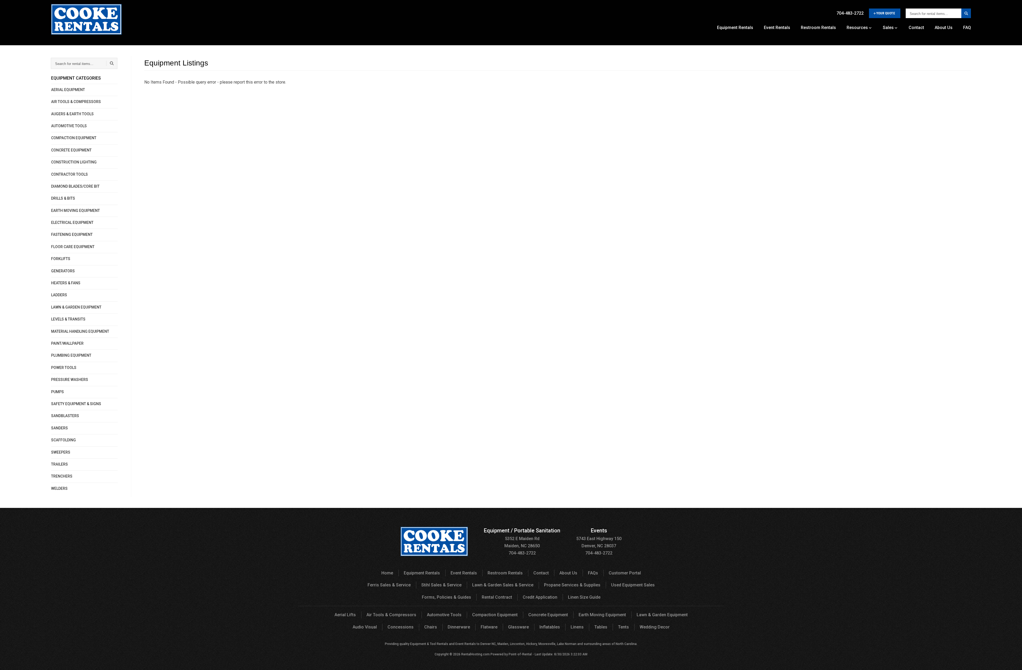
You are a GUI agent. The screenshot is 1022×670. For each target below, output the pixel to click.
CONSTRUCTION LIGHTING (74, 162)
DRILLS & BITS (63, 198)
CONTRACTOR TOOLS (69, 174)
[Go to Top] (1012, 660)
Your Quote (885, 13)
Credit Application (540, 597)
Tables (600, 627)
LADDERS (59, 295)
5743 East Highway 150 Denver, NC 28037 (598, 538)
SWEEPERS (60, 452)
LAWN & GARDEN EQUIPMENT (76, 307)
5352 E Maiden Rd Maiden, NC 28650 (522, 538)
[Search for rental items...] (966, 13)
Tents (623, 627)
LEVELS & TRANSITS (68, 319)
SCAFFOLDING (63, 440)
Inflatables (549, 627)
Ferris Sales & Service (389, 584)
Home (387, 573)
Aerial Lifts (345, 614)
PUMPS (57, 392)
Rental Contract (497, 597)
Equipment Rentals (735, 27)
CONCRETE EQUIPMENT (71, 150)
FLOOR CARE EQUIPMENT (72, 247)
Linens (577, 627)
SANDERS (59, 428)
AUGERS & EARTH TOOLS (72, 114)
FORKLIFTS (60, 259)
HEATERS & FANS (65, 283)
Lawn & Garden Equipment (662, 614)
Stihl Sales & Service (441, 584)
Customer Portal (625, 573)
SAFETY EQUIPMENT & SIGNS (76, 404)
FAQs (593, 573)
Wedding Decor (655, 627)
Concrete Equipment (548, 614)
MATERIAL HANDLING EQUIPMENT (80, 331)
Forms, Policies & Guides (446, 597)
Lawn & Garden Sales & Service (502, 584)
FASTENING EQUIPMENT (72, 234)
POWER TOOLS (63, 367)
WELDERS (59, 488)
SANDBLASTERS (65, 416)
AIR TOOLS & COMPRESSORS (76, 102)
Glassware (518, 627)
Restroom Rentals (818, 27)
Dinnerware (459, 627)
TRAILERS (59, 464)
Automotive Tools (444, 614)
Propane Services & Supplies (572, 584)
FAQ (967, 27)
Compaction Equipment (495, 614)
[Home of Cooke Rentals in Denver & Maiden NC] (86, 21)
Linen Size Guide (584, 597)
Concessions (401, 627)
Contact (916, 27)
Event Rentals (777, 27)
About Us (944, 27)
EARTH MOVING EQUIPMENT (75, 210)
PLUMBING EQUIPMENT (71, 355)
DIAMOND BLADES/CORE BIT (75, 186)
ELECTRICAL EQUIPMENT (72, 222)
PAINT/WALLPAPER (67, 343)
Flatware (489, 627)
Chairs (430, 627)
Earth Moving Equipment (602, 614)
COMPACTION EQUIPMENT (73, 138)
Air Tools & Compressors (391, 614)
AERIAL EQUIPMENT (68, 90)
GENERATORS (63, 271)
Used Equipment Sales (633, 584)
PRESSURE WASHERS (69, 379)
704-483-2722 (850, 13)
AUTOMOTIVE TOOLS (69, 126)
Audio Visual (365, 627)
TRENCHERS (61, 476)
